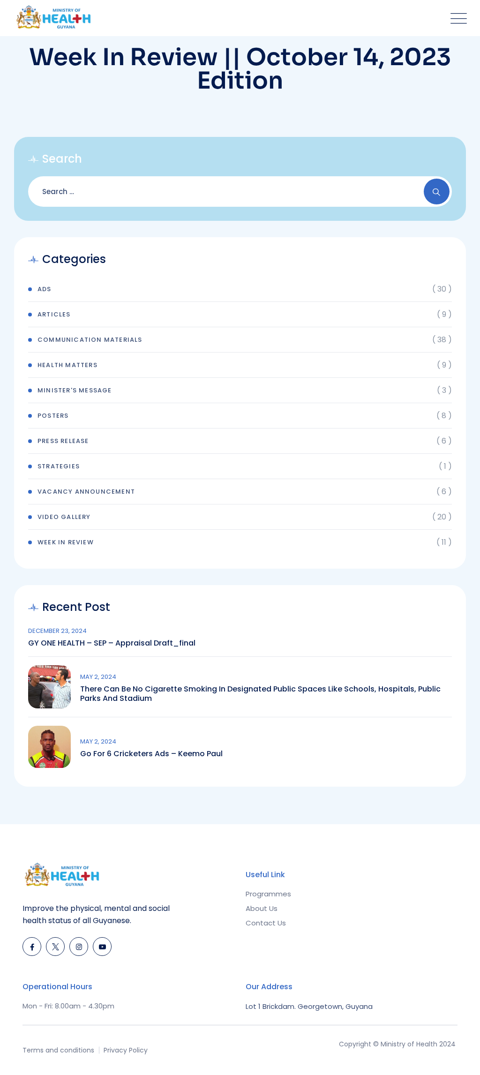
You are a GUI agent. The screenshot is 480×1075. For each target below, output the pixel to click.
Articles (54, 314)
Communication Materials (90, 339)
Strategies (59, 466)
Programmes (268, 894)
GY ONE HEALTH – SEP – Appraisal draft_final (111, 643)
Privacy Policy (126, 1050)
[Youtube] (102, 946)
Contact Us (266, 923)
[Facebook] (31, 946)
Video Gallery (64, 516)
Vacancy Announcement (86, 491)
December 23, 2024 (57, 630)
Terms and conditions (58, 1050)
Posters (53, 415)
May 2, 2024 (98, 676)
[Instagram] (78, 946)
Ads (45, 289)
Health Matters (68, 365)
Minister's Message (75, 390)
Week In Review (66, 542)
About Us (262, 908)
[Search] (437, 191)
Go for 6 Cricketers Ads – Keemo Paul (151, 754)
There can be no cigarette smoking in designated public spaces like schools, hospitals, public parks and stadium (260, 693)
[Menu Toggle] (456, 18)
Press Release (63, 440)
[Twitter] (55, 946)
